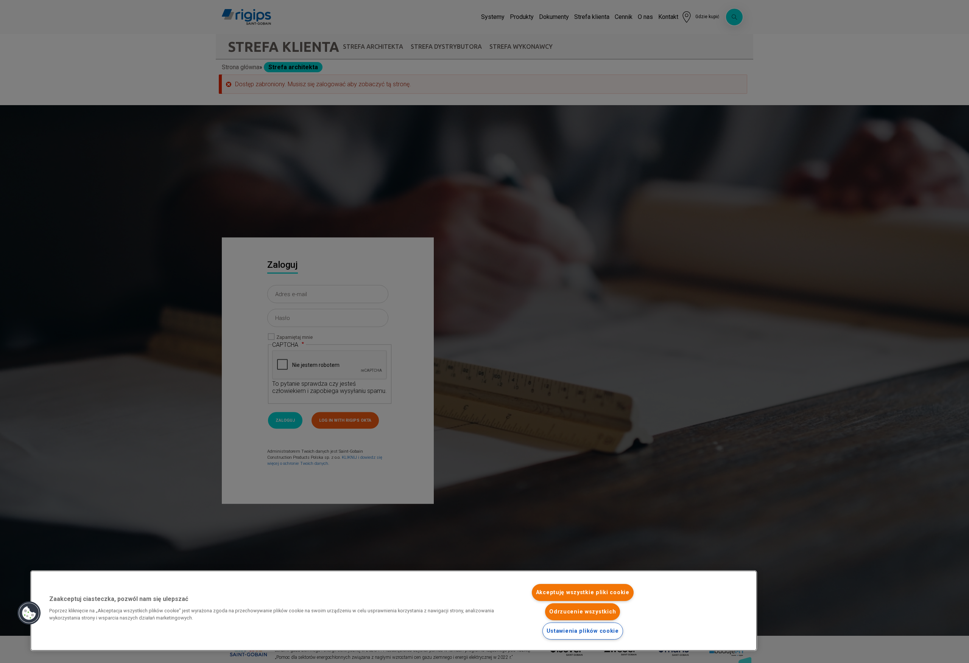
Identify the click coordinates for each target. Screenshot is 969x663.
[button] (29, 613)
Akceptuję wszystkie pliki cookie (582, 592)
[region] (393, 610)
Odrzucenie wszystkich (582, 612)
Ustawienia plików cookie (583, 631)
